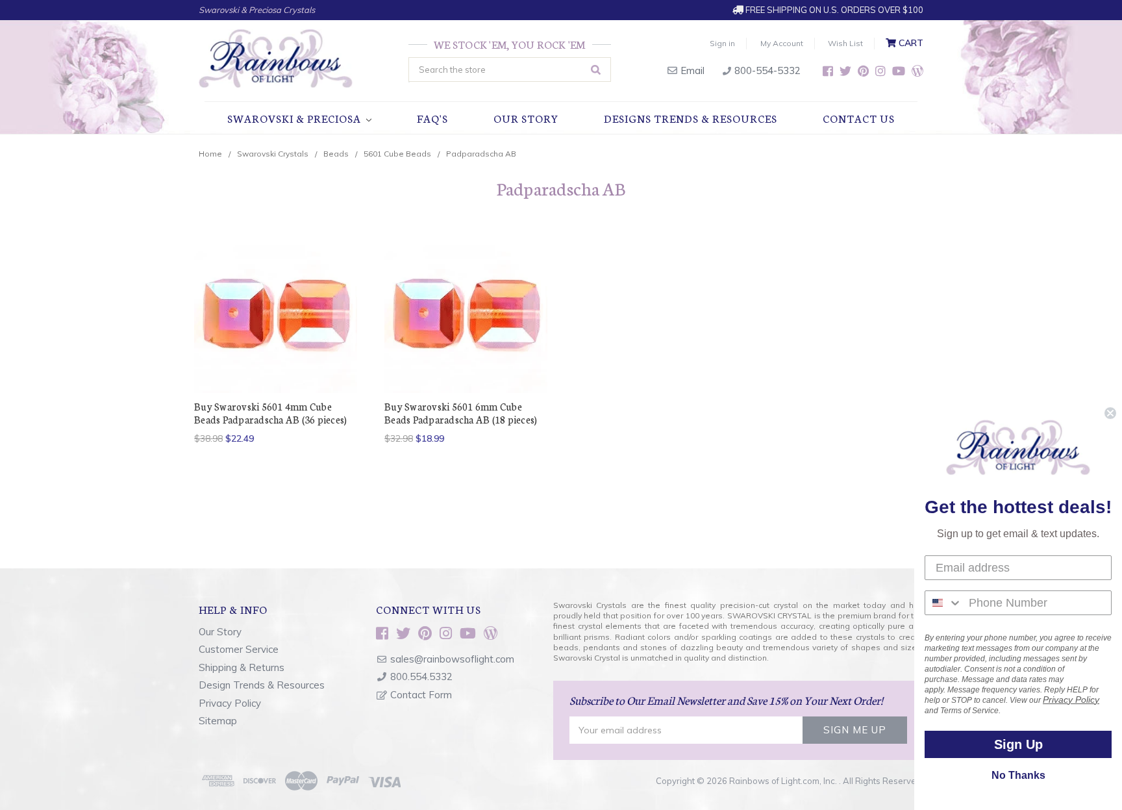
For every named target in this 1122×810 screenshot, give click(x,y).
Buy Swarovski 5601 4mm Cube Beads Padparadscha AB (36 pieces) (270, 412)
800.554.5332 (421, 676)
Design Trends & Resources (262, 685)
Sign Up (1018, 744)
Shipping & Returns (241, 667)
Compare (271, 311)
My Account (781, 43)
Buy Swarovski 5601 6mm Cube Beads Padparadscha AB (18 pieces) (460, 412)
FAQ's (432, 117)
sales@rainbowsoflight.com (452, 659)
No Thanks (1018, 775)
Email (691, 70)
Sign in (722, 43)
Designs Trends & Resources (690, 117)
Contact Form (421, 695)
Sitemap (218, 721)
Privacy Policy (230, 703)
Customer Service (239, 649)
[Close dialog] (1110, 413)
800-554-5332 (766, 70)
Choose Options (276, 334)
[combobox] (943, 602)
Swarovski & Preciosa (295, 117)
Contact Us (859, 117)
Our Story (525, 117)
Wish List (845, 43)
